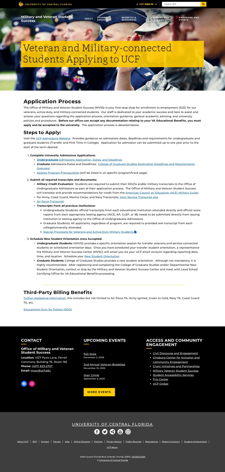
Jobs (67, 441)
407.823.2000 (138, 457)
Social (112, 431)
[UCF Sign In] (146, 4)
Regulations (151, 441)
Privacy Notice (114, 441)
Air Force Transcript (50, 201)
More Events (99, 392)
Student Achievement (195, 441)
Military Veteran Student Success (175, 370)
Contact (45, 441)
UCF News (112, 447)
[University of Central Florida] (45, 4)
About (88, 18)
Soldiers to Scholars (159, 18)
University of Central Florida (112, 424)
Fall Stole (90, 354)
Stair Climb (91, 375)
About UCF (22, 441)
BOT (35, 441)
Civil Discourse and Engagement (175, 353)
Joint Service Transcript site (139, 197)
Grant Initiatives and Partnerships (176, 366)
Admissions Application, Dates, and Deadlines (79, 159)
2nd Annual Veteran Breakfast (104, 364)
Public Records (133, 441)
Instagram (128, 431)
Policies (98, 441)
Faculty (57, 441)
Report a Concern (171, 441)
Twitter (105, 431)
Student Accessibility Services (173, 375)
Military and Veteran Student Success (46, 19)
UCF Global (160, 383)
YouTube (120, 431)
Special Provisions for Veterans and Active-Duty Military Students (88, 232)
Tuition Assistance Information (45, 298)
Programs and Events (189, 18)
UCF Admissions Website (53, 138)
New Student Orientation (101, 256)
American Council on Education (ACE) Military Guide (162, 192)
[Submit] (203, 4)
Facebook (97, 431)
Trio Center (160, 379)
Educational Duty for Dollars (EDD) (48, 309)
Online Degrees (82, 441)
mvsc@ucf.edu (41, 370)
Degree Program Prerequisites (58, 172)
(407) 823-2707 (42, 366)
